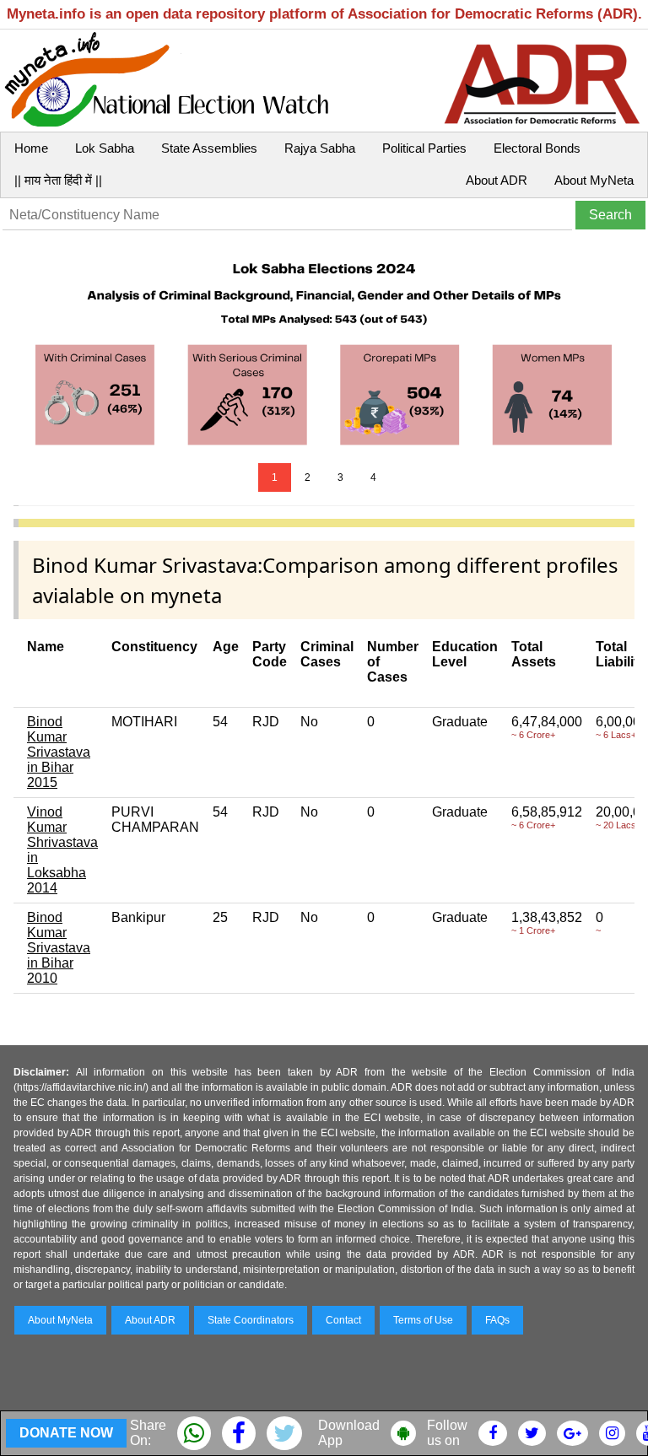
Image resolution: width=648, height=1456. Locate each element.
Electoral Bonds (537, 148)
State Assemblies (209, 148)
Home (31, 148)
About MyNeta (594, 180)
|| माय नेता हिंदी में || (58, 180)
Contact (343, 1320)
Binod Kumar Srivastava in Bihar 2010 (58, 947)
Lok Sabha (104, 148)
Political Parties (424, 148)
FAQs (497, 1320)
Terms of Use (423, 1320)
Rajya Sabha (319, 148)
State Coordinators (251, 1320)
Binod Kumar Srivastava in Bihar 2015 (58, 752)
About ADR (496, 180)
